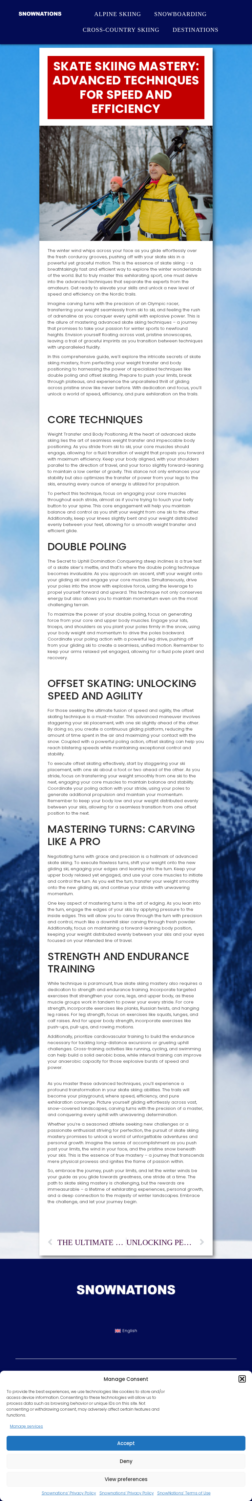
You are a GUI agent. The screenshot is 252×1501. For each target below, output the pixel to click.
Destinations (196, 30)
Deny (126, 1461)
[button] (242, 1379)
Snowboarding (180, 14)
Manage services (26, 1426)
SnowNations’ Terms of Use (184, 1493)
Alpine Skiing (117, 14)
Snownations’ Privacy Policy (69, 1493)
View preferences (126, 1479)
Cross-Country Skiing (121, 30)
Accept (126, 1443)
